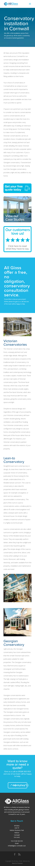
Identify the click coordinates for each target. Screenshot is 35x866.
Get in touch (19, 785)
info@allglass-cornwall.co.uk (17, 846)
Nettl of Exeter (17, 863)
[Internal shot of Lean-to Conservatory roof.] (18, 602)
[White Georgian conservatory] (18, 636)
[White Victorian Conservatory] (18, 336)
